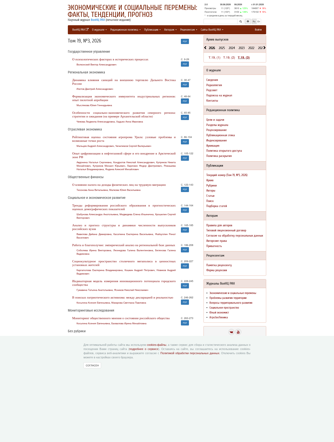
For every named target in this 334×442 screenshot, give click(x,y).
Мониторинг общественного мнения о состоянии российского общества (121, 318)
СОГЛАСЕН (92, 365)
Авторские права (216, 241)
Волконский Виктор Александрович (96, 64)
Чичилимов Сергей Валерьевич (133, 146)
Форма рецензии (216, 270)
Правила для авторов (219, 225)
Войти (258, 29)
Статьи (210, 196)
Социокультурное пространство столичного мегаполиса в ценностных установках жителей (124, 263)
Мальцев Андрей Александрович (95, 146)
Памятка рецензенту (219, 265)
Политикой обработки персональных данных (189, 353)
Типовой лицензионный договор (226, 230)
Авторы (210, 190)
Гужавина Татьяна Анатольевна (95, 290)
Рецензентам (188, 29)
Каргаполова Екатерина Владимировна (100, 270)
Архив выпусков (217, 39)
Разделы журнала (217, 125)
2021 (261, 48)
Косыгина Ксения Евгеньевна (93, 302)
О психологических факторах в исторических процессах (110, 59)
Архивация (212, 146)
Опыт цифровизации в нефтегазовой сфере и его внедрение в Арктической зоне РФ (124, 155)
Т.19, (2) (229, 57)
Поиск (210, 201)
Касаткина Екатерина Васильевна (133, 234)
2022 (251, 48)
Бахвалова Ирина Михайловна (128, 323)
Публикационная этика (220, 135)
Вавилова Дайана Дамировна (94, 234)
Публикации (151, 29)
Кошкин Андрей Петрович (140, 270)
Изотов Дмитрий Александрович (95, 88)
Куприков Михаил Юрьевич (109, 165)
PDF (185, 41)
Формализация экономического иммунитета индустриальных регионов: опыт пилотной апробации (124, 98)
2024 (232, 48)
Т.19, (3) (244, 57)
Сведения (212, 80)
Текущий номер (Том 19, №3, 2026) (226, 175)
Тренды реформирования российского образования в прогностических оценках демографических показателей (124, 207)
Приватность (214, 246)
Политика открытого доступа (224, 151)
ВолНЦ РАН (98, 20)
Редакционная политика (124, 29)
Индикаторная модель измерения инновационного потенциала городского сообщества (124, 283)
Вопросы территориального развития (230, 302)
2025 (222, 48)
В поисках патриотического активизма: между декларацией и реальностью (122, 297)
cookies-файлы (156, 344)
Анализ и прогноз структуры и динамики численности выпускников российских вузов (124, 227)
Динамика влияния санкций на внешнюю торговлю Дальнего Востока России (124, 82)
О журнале (98, 29)
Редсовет (211, 90)
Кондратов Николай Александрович (133, 162)
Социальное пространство (224, 307)
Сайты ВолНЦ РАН (211, 29)
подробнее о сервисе (143, 349)
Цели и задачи (215, 120)
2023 (242, 48)
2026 (212, 48)
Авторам (169, 29)
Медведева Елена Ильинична (137, 214)
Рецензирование (216, 130)
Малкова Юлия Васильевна (125, 190)
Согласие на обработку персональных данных (234, 235)
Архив (209, 180)
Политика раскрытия (219, 156)
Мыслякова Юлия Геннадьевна (94, 105)
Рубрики (211, 185)
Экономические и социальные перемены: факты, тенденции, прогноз (132, 11)
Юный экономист (219, 312)
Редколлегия (214, 85)
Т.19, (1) (214, 57)
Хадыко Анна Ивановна (129, 121)
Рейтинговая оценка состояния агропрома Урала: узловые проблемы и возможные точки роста (124, 139)
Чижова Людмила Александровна (96, 121)
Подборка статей (216, 206)
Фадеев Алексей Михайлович (122, 169)
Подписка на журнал (219, 95)
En (258, 21)
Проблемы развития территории (227, 298)
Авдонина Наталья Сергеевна (94, 162)
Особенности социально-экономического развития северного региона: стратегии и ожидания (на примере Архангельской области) (124, 114)
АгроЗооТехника (218, 317)
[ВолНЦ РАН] (231, 332)
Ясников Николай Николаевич (131, 290)
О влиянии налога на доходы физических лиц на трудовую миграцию (119, 184)
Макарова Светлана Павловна (128, 302)
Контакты (212, 100)
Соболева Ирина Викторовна (94, 250)
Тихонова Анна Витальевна (92, 190)
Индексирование (216, 140)
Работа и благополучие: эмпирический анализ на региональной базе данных (123, 245)
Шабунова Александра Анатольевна (97, 214)
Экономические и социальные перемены (232, 293)
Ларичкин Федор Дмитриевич (144, 165)
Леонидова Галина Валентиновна (133, 250)
